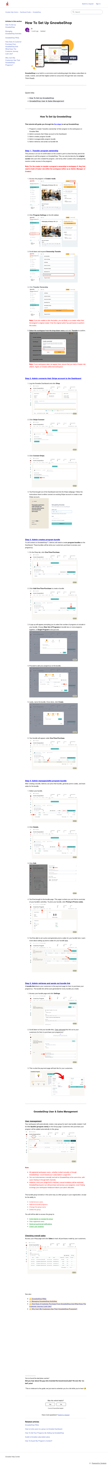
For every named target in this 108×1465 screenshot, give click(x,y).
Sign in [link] (98, 4)
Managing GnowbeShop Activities (13, 32)
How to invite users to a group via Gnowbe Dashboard (43, 1429)
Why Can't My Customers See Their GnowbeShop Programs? (12, 61)
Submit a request (87, 4)
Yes (50, 1404)
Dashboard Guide (25, 12)
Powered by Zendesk (99, 1463)
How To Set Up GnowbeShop (10, 26)
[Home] (7, 4)
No (61, 1404)
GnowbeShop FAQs (12, 38)
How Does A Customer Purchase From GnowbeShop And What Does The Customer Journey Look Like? (13, 48)
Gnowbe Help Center (11, 12)
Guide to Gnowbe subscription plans (37, 1437)
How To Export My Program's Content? (38, 1441)
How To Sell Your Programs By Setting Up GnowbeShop (44, 1433)
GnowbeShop (37, 12)
